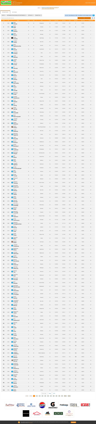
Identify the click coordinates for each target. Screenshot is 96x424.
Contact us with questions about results (48, 8)
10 (59, 395)
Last (69, 395)
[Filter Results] (92, 18)
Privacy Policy (30, 422)
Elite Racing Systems (54, 7)
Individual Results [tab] (5, 12)
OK (93, 15)
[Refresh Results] (94, 18)
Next (65, 395)
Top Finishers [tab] (14, 12)
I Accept (73, 422)
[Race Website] (6, 3)
